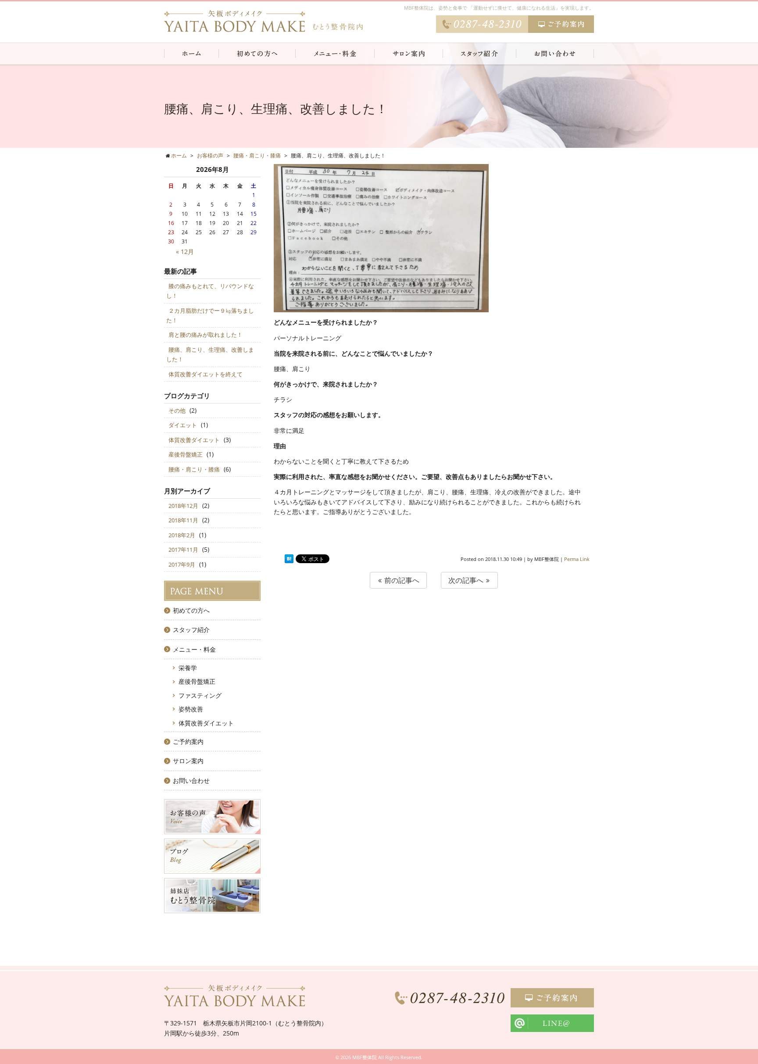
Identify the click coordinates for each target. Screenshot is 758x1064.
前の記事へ (401, 580)
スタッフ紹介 (191, 629)
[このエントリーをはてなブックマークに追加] (289, 559)
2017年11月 (183, 549)
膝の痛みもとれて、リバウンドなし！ (210, 291)
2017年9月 (181, 564)
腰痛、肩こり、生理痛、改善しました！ (210, 354)
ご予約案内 (188, 741)
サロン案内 (188, 761)
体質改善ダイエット (194, 440)
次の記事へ (466, 580)
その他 (177, 410)
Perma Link (577, 559)
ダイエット (182, 425)
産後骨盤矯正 (185, 454)
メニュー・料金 (194, 649)
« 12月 (185, 251)
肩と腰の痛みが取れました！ (205, 335)
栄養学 (188, 668)
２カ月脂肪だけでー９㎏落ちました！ (210, 315)
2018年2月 (181, 535)
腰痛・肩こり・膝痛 (194, 469)
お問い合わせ (191, 780)
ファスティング (200, 695)
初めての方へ (191, 610)
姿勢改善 (191, 709)
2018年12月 (183, 506)
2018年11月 (183, 520)
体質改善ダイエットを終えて (205, 374)
